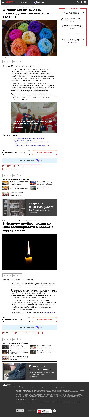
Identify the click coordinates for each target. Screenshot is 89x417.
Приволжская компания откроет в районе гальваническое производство (29, 139)
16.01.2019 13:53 (6, 7)
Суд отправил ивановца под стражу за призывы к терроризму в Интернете (19, 352)
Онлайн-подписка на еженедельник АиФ (27, 387)
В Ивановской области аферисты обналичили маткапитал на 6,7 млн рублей (72, 27)
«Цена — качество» (73, 34)
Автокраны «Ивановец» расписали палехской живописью (19, 187)
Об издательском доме (39, 385)
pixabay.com (5, 57)
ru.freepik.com (6, 271)
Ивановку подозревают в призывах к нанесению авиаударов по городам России (46, 347)
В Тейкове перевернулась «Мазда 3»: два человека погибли (72, 13)
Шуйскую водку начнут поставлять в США (43, 187)
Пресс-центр (50, 385)
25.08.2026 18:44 (6, 220)
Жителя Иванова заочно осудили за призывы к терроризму (46, 351)
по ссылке (51, 312)
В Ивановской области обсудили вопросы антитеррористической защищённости (19, 358)
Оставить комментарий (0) (44, 152)
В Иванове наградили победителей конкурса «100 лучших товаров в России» (44, 183)
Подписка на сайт (46, 387)
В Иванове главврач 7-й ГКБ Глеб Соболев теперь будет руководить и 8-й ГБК (72, 20)
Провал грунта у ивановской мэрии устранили (32, 145)
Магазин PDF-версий (61, 385)
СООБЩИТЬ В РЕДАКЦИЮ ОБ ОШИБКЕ (62, 387)
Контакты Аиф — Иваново (23, 385)
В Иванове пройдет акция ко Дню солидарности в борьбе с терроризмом (73, 41)
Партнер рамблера (31, 410)
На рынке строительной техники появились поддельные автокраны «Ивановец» (19, 183)
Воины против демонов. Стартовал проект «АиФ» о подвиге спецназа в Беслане (17, 347)
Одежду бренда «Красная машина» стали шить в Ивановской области (32, 122)
